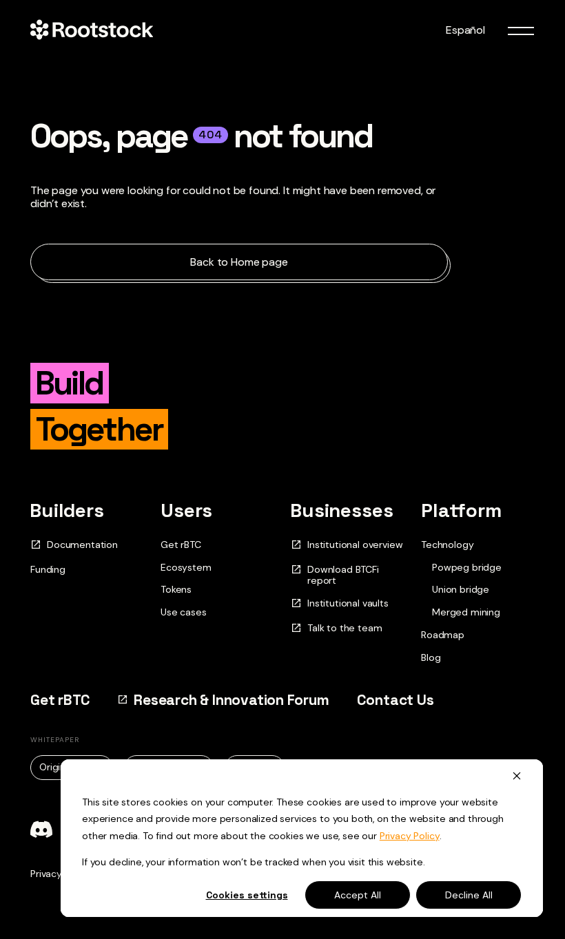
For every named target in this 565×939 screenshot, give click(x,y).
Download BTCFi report (343, 575)
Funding (47, 569)
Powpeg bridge (467, 567)
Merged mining (466, 612)
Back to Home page (238, 262)
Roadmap (442, 635)
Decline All (469, 895)
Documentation (82, 545)
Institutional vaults (348, 603)
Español (465, 29)
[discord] (41, 830)
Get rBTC (181, 544)
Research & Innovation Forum (231, 699)
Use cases (184, 612)
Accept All (357, 895)
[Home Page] (91, 30)
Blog (430, 657)
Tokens (176, 589)
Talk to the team (344, 628)
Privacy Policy (410, 836)
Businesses (342, 510)
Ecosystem (186, 567)
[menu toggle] (521, 30)
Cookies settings (247, 895)
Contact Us (395, 699)
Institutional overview (354, 545)
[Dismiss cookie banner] (517, 775)
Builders (67, 510)
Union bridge (460, 589)
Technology (447, 544)
